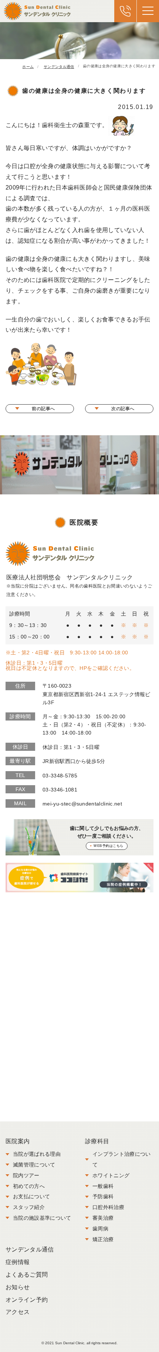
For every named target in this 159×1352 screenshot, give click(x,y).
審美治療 (103, 1218)
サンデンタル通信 (30, 1249)
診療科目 (97, 1141)
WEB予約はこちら (108, 846)
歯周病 (100, 1229)
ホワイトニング (110, 1175)
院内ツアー (26, 1175)
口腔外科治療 (108, 1207)
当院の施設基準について (42, 1218)
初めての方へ (29, 1186)
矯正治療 (103, 1239)
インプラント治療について (121, 1159)
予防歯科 (103, 1196)
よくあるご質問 (27, 1274)
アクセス (18, 1312)
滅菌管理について (34, 1165)
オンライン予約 (27, 1300)
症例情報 (18, 1262)
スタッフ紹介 (29, 1207)
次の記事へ (123, 408)
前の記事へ (43, 408)
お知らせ (18, 1287)
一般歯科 (103, 1186)
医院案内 (18, 1141)
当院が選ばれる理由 (37, 1154)
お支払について (31, 1196)
